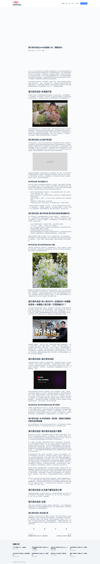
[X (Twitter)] (44, 528)
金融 (69, 3)
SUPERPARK (17, 5)
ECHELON (77, 3)
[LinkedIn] (66, 528)
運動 (66, 3)
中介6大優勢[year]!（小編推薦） (20, 547)
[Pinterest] (55, 528)
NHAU (73, 3)
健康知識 (63, 3)
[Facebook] (33, 528)
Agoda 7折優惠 (83, 3)
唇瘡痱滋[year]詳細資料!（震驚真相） (59, 553)
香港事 (43, 50)
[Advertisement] (50, 24)
